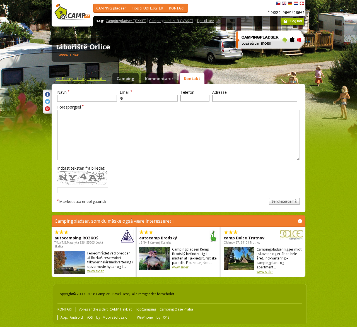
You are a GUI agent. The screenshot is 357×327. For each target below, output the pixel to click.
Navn (63, 92)
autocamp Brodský (158, 238)
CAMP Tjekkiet (121, 309)
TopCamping (145, 309)
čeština (278, 3)
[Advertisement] (329, 167)
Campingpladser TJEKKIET (126, 20)
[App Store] (292, 52)
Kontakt (192, 78)
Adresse (219, 92)
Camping (125, 78)
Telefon (187, 92)
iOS (89, 317)
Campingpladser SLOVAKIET (171, 20)
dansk (302, 3)
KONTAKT (177, 8)
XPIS (166, 317)
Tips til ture (205, 20)
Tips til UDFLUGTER (147, 8)
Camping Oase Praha (176, 309)
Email (126, 92)
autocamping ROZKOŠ (76, 238)
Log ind (296, 21)
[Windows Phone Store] (302, 52)
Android (76, 317)
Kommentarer (159, 78)
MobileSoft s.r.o (115, 317)
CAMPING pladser (111, 8)
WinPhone (145, 317)
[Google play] (284, 52)
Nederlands (296, 3)
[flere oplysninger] (255, 52)
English (284, 3)
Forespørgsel (70, 107)
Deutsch (290, 3)
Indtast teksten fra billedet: (81, 168)
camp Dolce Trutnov (244, 238)
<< (81, 78)
